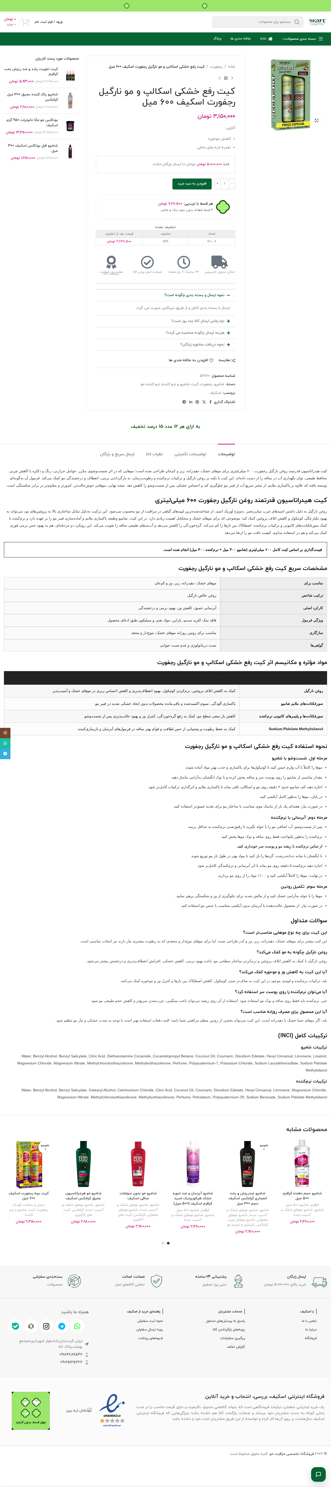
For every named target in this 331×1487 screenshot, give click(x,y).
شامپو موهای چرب (241, 1219)
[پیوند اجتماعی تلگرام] (184, 402)
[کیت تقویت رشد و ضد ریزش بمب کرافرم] (70, 75)
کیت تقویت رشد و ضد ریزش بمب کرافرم (31, 72)
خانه (231, 66)
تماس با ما (309, 1321)
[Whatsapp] (77, 1326)
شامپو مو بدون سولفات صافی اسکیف (138, 1196)
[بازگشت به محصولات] (226, 78)
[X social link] (204, 402)
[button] (165, 295)
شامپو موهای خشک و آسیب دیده (297, 1212)
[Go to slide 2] (163, 1243)
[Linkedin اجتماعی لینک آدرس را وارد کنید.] (191, 402)
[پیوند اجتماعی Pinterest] (197, 402)
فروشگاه (311, 1338)
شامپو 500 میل (297, 1204)
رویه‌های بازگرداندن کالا (229, 1329)
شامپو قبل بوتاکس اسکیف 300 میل (33, 148)
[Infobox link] (288, 1282)
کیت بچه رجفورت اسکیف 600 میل (29, 1196)
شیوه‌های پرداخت (150, 1338)
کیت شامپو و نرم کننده (180, 384)
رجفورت (216, 66)
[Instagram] (46, 1326)
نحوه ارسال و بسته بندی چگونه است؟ (194, 295)
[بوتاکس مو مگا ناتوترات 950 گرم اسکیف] (70, 126)
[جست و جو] (297, 22)
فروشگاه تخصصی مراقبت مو (292, 1453)
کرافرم (315, 1204)
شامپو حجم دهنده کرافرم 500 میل (302, 1196)
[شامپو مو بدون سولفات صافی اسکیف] (138, 1163)
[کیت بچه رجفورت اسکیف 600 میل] (28, 1163)
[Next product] (219, 78)
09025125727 (71, 1362)
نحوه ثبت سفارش (150, 1321)
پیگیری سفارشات (232, 1338)
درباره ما (311, 1329)
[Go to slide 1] (168, 1243)
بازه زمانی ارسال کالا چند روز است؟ (198, 321)
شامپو (219, 384)
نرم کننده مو (150, 384)
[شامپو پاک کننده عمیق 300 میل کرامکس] (70, 100)
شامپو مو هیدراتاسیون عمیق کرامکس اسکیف (83, 1196)
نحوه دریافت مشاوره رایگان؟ (202, 344)
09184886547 (70, 1354)
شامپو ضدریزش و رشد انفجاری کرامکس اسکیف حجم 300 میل (247, 1198)
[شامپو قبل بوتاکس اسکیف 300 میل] (70, 152)
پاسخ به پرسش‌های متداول (225, 1321)
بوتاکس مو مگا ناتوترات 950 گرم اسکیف (32, 123)
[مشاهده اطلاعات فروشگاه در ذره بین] (79, 1410)
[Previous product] (232, 78)
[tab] (226, 452)
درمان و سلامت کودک (29, 1204)
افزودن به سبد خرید (192, 183)
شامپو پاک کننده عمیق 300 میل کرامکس (32, 97)
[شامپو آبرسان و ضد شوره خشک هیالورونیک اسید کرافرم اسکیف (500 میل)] (193, 1163)
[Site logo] (318, 21)
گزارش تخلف (236, 1347)
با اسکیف (307, 1311)
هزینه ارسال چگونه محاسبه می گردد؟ (195, 332)
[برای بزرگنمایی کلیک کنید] (316, 120)
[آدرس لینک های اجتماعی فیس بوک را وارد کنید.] (210, 402)
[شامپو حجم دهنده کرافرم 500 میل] (302, 1163)
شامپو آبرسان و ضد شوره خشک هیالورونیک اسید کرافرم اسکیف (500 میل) (193, 1198)
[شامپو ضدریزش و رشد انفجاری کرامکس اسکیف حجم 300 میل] (247, 1163)
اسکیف (215, 392)
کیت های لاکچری (130, 1217)
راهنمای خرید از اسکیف (143, 1311)
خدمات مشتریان (230, 1311)
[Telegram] (62, 1326)
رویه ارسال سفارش (149, 1329)
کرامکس (262, 1224)
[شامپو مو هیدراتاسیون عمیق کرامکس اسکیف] (83, 1163)
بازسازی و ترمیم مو (241, 1224)
